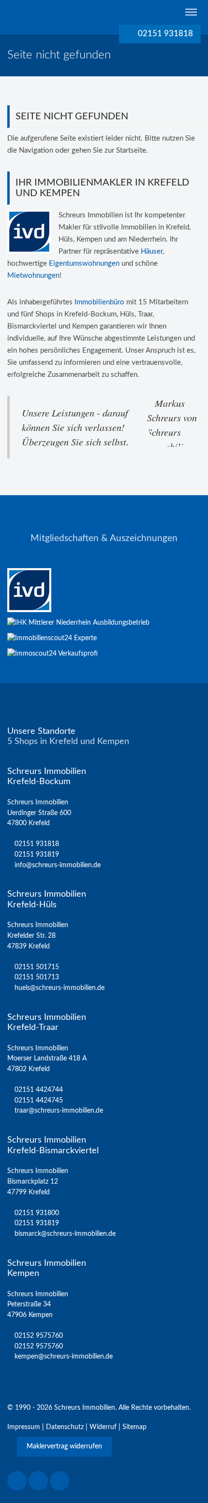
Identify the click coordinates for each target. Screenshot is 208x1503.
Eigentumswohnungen (84, 263)
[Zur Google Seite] (59, 1481)
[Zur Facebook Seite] (17, 1481)
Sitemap (134, 1427)
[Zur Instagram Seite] (38, 1481)
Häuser (152, 251)
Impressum (23, 1427)
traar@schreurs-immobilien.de (59, 1110)
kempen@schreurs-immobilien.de (64, 1356)
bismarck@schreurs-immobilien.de (65, 1233)
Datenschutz (65, 1427)
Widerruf (103, 1427)
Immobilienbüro (99, 302)
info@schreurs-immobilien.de (58, 865)
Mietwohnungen (33, 275)
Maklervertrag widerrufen (64, 1446)
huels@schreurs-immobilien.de (59, 987)
